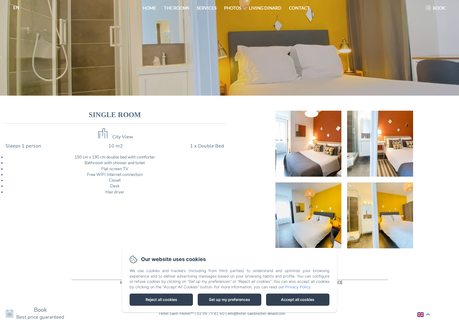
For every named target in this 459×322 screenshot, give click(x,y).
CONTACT (299, 8)
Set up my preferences (229, 299)
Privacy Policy (297, 286)
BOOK (439, 8)
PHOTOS (232, 8)
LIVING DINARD (265, 8)
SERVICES (206, 8)
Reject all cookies (161, 299)
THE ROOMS (176, 8)
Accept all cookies (297, 299)
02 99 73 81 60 (210, 313)
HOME (149, 8)
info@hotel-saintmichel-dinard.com (256, 313)
